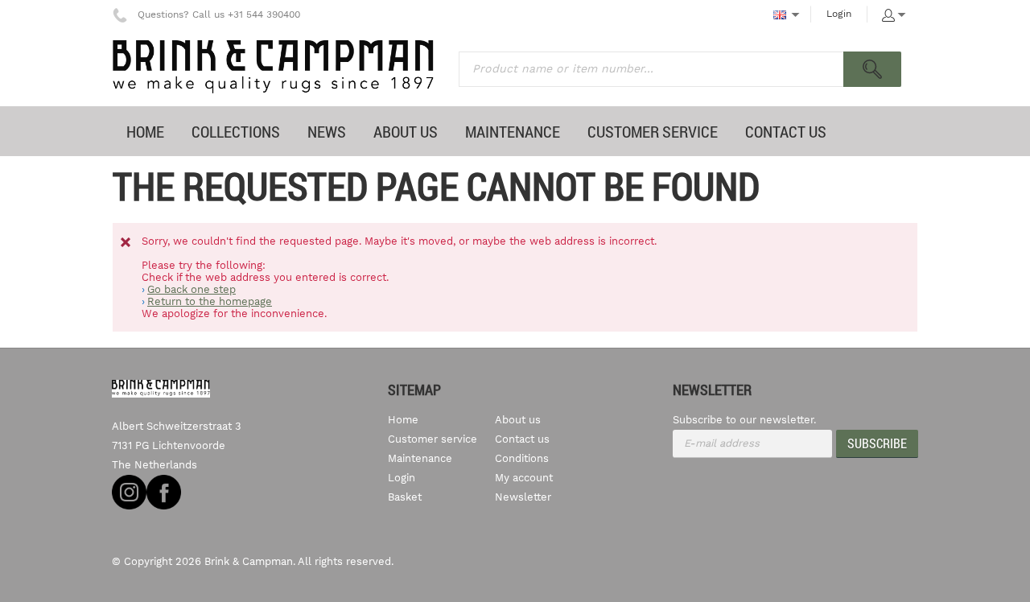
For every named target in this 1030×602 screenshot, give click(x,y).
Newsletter (523, 497)
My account (524, 478)
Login (838, 13)
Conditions (522, 458)
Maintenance (420, 458)
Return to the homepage (209, 301)
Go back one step (191, 289)
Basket (405, 497)
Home (403, 420)
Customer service (432, 439)
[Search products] (872, 69)
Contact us (522, 439)
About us (518, 420)
